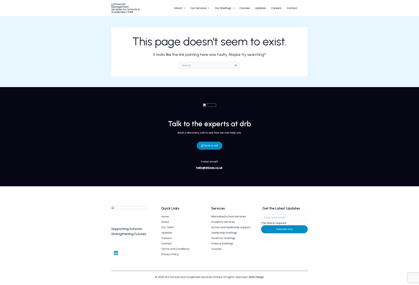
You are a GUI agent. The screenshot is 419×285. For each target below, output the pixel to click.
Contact (292, 8)
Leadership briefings (224, 232)
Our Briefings (223, 8)
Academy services (223, 222)
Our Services (198, 8)
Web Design (256, 277)
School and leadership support (231, 227)
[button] (183, 8)
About (178, 8)
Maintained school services (228, 216)
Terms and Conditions (175, 249)
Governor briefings (223, 238)
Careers (276, 8)
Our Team (167, 227)
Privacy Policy (170, 254)
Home (165, 216)
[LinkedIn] (305, 8)
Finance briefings (222, 243)
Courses (244, 8)
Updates (260, 8)
